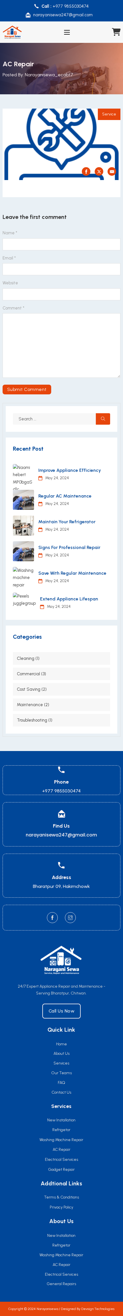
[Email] (112, 171)
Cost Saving (28, 689)
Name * (10, 232)
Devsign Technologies (97, 1309)
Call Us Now (62, 1011)
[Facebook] (86, 171)
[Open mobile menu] (67, 32)
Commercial (28, 673)
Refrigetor (61, 1245)
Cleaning (25, 658)
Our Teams (61, 1073)
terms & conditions (61, 1197)
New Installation (61, 1235)
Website (10, 282)
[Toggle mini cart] (116, 32)
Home (61, 1044)
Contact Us (61, 1092)
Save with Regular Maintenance (72, 573)
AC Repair (61, 1264)
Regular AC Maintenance (65, 496)
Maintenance (30, 704)
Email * (9, 258)
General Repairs (61, 1283)
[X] (99, 171)
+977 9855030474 (71, 6)
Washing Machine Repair (61, 1255)
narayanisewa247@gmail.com (63, 14)
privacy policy (61, 1207)
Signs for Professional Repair (69, 547)
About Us (61, 1053)
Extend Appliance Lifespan (69, 599)
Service (109, 114)
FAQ (61, 1082)
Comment (13, 308)
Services (61, 1063)
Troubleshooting (32, 720)
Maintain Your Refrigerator (67, 521)
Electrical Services (61, 1274)
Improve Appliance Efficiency (69, 470)
